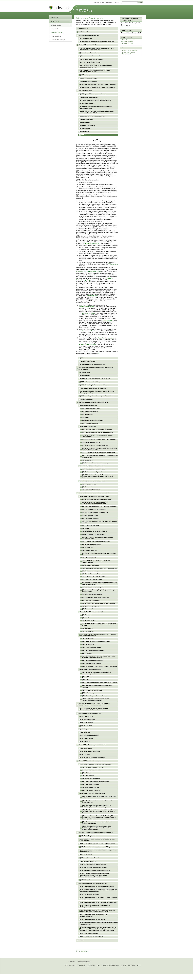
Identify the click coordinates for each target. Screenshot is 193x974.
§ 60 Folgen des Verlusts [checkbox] (89, 484)
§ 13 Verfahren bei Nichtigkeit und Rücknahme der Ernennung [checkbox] (98, 84)
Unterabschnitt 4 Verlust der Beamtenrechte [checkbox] (93, 481)
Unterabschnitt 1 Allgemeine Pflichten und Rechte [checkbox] (94, 496)
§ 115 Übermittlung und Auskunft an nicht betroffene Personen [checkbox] (97, 686)
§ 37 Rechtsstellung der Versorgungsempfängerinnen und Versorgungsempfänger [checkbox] (97, 392)
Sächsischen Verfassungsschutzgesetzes (88, 271)
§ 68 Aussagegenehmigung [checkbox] (90, 515)
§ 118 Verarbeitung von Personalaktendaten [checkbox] (94, 696)
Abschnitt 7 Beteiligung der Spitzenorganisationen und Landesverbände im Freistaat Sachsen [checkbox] (94, 704)
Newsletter (123, 965)
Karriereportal (131, 965)
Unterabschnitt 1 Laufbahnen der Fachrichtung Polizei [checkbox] (95, 764)
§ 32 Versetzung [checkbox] (85, 375)
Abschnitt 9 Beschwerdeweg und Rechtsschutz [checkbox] (92, 745)
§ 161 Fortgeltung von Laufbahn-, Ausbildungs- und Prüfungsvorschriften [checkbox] (95, 906)
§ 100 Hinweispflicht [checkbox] (88, 631)
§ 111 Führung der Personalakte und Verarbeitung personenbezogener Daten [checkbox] (96, 673)
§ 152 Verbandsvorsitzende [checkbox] (88, 861)
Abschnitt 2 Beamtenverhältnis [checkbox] (87, 45)
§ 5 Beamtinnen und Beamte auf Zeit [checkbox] (90, 56)
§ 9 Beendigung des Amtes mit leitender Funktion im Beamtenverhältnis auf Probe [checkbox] (95, 71)
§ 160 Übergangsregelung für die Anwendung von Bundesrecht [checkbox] (98, 902)
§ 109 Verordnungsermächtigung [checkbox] (91, 663)
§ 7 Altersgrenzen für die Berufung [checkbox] (90, 62)
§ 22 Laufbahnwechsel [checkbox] (86, 119)
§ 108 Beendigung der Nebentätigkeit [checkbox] (93, 660)
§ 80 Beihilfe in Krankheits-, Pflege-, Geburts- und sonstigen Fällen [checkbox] (99, 554)
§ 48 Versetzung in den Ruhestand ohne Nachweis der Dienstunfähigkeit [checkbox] (97, 435)
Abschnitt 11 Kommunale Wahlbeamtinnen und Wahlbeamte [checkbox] (96, 832)
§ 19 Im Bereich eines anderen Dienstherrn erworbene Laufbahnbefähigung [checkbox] (96, 107)
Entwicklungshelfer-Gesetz (90, 331)
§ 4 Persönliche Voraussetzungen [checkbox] (90, 53)
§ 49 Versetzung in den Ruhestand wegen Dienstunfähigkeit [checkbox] (99, 439)
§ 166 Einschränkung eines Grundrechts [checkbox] (91, 937)
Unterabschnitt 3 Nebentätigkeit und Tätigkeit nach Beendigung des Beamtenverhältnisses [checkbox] (98, 634)
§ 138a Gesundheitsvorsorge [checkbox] (90, 787)
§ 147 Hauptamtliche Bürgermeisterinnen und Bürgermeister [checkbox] (97, 844)
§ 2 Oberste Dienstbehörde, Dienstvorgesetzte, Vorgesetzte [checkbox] (97, 41)
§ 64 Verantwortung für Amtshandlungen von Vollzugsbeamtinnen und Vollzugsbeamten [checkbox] (95, 503)
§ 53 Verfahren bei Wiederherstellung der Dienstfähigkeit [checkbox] (98, 452)
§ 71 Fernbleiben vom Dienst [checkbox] (90, 525)
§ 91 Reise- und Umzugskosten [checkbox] (91, 600)
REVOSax (84, 11)
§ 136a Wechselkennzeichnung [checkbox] (91, 778)
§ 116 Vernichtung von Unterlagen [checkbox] (92, 690)
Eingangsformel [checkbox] (83, 28)
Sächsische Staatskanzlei (84, 961)
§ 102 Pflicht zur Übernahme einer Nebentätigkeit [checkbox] (96, 641)
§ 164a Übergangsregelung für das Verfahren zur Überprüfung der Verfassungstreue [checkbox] (99, 923)
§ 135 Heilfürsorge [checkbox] (87, 773)
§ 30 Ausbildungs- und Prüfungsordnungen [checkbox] (92, 364)
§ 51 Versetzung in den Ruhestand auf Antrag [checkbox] (95, 445)
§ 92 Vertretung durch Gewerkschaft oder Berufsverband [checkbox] (98, 603)
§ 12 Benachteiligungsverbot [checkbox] (88, 81)
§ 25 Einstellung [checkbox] (85, 128)
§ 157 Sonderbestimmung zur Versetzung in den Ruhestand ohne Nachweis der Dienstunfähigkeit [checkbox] (99, 890)
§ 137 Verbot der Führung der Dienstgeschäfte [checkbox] (95, 781)
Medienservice (82, 965)
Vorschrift (55, 29)
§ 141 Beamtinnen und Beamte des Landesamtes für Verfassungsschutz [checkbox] (97, 801)
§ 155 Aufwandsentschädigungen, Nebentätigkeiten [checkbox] (95, 870)
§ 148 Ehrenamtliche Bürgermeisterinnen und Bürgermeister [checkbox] (97, 847)
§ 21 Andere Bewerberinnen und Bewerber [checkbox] (92, 116)
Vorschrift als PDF (127, 41)
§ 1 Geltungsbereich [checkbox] (86, 38)
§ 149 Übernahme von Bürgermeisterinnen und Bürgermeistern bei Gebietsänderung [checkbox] (98, 850)
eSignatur (116, 2)
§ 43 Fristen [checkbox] (85, 417)
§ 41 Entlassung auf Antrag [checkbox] (90, 411)
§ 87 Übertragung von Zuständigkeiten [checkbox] (93, 587)
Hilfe (132, 43)
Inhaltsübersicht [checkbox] (83, 32)
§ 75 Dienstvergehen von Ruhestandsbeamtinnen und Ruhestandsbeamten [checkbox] (97, 538)
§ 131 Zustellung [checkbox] (85, 754)
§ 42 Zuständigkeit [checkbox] (87, 414)
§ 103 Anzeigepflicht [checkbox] (88, 644)
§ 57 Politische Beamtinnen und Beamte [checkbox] (93, 469)
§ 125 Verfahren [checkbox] (85, 732)
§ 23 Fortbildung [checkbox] (85, 122)
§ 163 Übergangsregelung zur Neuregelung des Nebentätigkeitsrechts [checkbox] (94, 915)
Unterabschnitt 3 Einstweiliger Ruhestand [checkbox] (92, 466)
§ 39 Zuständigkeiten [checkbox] (86, 399)
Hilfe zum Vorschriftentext (129, 50)
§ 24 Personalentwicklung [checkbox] (87, 125)
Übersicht (96, 2)
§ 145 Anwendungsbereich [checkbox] (88, 836)
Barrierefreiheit (126, 54)
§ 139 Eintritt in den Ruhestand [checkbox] (91, 790)
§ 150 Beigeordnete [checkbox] (86, 854)
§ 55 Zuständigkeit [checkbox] (87, 460)
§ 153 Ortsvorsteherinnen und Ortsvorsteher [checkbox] (93, 864)
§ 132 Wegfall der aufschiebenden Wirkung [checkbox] (92, 757)
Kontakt (102, 2)
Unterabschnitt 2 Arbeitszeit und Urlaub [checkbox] (91, 612)
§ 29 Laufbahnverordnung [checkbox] (87, 361)
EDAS (138, 965)
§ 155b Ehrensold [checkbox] (85, 880)
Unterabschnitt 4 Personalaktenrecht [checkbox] (91, 669)
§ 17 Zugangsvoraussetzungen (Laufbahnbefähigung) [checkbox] (95, 100)
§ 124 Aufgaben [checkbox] (85, 729)
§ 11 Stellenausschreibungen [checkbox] (88, 78)
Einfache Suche (56, 25)
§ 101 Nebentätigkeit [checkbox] (88, 638)
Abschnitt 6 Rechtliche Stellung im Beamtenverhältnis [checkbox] (94, 493)
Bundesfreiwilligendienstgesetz (88, 344)
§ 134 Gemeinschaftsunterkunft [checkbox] (91, 770)
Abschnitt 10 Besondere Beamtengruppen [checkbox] (91, 761)
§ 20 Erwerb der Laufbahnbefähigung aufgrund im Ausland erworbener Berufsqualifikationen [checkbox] (97, 112)
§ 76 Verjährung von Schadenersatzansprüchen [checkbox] (96, 541)
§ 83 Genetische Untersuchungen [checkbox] (92, 574)
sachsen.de (55, 17)
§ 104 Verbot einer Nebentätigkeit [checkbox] (91, 647)
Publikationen (91, 965)
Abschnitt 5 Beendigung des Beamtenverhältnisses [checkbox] (93, 402)
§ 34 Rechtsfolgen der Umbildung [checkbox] (90, 382)
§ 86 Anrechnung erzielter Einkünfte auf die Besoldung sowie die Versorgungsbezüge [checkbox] (99, 583)
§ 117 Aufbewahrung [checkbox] (88, 693)
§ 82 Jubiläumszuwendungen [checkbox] (90, 571)
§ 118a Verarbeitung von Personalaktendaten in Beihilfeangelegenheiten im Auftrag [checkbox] (95, 699)
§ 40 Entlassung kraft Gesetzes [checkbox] (91, 408)
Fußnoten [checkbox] (81, 940)
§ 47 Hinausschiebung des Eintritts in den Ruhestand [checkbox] (97, 432)
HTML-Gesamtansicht (128, 40)
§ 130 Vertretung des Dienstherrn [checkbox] (90, 751)
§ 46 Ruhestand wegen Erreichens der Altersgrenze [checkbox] (97, 429)
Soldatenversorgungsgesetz (87, 313)
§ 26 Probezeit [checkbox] (84, 132)
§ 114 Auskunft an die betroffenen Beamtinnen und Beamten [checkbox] (99, 682)
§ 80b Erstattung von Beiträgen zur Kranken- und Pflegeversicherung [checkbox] (96, 561)
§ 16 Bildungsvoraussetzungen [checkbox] (89, 97)
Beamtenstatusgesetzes (92, 243)
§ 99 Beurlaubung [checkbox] (87, 628)
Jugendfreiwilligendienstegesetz (107, 338)
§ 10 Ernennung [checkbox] (85, 75)
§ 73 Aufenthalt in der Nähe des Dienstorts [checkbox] (94, 531)
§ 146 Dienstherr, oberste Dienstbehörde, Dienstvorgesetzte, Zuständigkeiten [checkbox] (97, 839)
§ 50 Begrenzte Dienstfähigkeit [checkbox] (91, 442)
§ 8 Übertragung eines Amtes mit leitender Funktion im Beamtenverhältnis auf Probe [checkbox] (96, 66)
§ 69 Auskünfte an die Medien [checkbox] (90, 518)
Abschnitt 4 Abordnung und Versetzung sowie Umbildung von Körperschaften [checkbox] (96, 368)
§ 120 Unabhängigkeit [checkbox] (86, 716)
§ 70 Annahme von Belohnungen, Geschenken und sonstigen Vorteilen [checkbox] (99, 521)
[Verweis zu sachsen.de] (60, 8)
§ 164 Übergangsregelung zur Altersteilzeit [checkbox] (92, 919)
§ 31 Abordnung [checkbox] (85, 372)
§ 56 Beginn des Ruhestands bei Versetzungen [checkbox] (95, 463)
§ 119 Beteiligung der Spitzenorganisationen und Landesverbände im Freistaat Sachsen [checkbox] (94, 709)
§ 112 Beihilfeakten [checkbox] (87, 677)
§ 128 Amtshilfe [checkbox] (85, 741)
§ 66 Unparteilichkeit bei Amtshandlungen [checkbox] (94, 509)
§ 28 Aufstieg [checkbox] (84, 358)
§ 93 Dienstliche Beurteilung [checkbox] (90, 606)
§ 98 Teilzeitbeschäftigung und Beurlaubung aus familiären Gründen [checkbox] (99, 624)
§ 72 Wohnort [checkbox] (86, 528)
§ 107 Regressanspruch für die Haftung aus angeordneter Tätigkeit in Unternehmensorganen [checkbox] (98, 656)
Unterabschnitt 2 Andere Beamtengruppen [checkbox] (92, 793)
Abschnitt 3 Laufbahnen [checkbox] (85, 90)
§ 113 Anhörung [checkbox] (86, 680)
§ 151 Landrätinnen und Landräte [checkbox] (89, 858)
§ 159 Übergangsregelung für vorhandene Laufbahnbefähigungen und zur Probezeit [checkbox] (99, 898)
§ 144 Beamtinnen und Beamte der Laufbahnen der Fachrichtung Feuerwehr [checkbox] (96, 822)
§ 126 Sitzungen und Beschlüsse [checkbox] (89, 735)
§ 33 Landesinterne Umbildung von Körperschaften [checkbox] (95, 378)
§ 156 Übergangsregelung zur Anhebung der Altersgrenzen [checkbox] (97, 886)
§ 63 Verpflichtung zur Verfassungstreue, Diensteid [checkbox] (96, 499)
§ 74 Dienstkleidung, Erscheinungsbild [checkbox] (93, 534)
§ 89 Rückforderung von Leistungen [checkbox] (92, 594)
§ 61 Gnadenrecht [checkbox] (87, 487)
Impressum (109, 2)
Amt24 (98, 965)
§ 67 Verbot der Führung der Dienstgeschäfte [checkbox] (95, 512)
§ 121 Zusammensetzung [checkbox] (87, 719)
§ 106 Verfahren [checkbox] (86, 653)
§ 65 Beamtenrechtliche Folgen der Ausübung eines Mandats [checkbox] (99, 506)
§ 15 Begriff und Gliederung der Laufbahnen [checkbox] (92, 94)
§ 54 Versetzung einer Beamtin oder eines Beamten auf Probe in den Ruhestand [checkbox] (100, 456)
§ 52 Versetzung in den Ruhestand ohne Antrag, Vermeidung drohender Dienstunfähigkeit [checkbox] (99, 449)
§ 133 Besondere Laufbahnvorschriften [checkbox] (93, 767)
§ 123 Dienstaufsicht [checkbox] (86, 726)
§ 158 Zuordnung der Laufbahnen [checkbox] (89, 894)
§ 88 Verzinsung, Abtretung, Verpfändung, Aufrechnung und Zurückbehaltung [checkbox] (99, 590)
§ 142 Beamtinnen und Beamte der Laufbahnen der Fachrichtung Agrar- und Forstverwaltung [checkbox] (96, 806)
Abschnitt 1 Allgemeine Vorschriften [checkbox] (89, 35)
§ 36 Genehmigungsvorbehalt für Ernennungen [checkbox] (93, 388)
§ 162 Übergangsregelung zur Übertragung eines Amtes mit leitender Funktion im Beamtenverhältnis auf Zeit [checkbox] (97, 910)
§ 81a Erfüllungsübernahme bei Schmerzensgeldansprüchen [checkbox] (99, 568)
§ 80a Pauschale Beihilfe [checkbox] (89, 558)
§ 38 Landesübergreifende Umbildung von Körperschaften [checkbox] (97, 396)
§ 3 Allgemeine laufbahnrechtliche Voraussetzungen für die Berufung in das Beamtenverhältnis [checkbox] (97, 48)
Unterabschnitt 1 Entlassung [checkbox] (88, 405)
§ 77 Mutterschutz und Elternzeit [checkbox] (91, 544)
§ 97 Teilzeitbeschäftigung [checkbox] (89, 621)
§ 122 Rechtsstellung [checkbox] (86, 722)
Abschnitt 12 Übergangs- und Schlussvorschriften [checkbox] (93, 883)
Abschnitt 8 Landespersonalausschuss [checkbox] (90, 713)
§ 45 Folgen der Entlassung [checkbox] (90, 423)
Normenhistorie (56, 36)
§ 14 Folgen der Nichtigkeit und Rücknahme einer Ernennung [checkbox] (97, 87)
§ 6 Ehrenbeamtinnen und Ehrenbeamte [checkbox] (91, 59)
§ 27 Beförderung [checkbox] (85, 135)
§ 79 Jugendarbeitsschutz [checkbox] (89, 550)
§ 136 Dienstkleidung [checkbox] (88, 775)
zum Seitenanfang (83, 951)
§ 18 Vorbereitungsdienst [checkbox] (87, 103)
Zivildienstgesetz (108, 320)
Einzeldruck (126, 43)
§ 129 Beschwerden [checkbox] (86, 748)
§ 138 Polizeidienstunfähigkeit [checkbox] (90, 784)
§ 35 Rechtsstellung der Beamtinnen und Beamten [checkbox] (94, 385)
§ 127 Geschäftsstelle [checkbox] (86, 738)
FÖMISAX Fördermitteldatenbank (110, 965)
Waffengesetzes (113, 264)
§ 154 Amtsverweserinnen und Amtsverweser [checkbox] (93, 867)
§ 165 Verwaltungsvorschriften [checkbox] (89, 933)
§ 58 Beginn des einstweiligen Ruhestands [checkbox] (94, 472)
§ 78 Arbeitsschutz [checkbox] (87, 547)
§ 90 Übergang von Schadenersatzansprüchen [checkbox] (95, 597)
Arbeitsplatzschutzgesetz (86, 306)
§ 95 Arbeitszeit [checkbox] (86, 615)
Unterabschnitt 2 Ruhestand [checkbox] (88, 426)
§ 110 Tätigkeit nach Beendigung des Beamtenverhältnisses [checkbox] (99, 666)
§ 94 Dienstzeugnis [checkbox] (87, 609)
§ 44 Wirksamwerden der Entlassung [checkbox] (92, 420)
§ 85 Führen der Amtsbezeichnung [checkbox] (92, 579)
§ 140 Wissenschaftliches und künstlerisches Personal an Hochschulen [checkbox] (98, 797)
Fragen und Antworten (128, 52)
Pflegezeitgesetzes (92, 295)
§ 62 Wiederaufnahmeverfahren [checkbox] (91, 490)
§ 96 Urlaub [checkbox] (85, 618)
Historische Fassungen (59, 40)
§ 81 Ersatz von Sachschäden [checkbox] (90, 565)
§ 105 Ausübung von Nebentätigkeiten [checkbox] (93, 650)
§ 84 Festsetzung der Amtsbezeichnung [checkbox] (93, 576)
